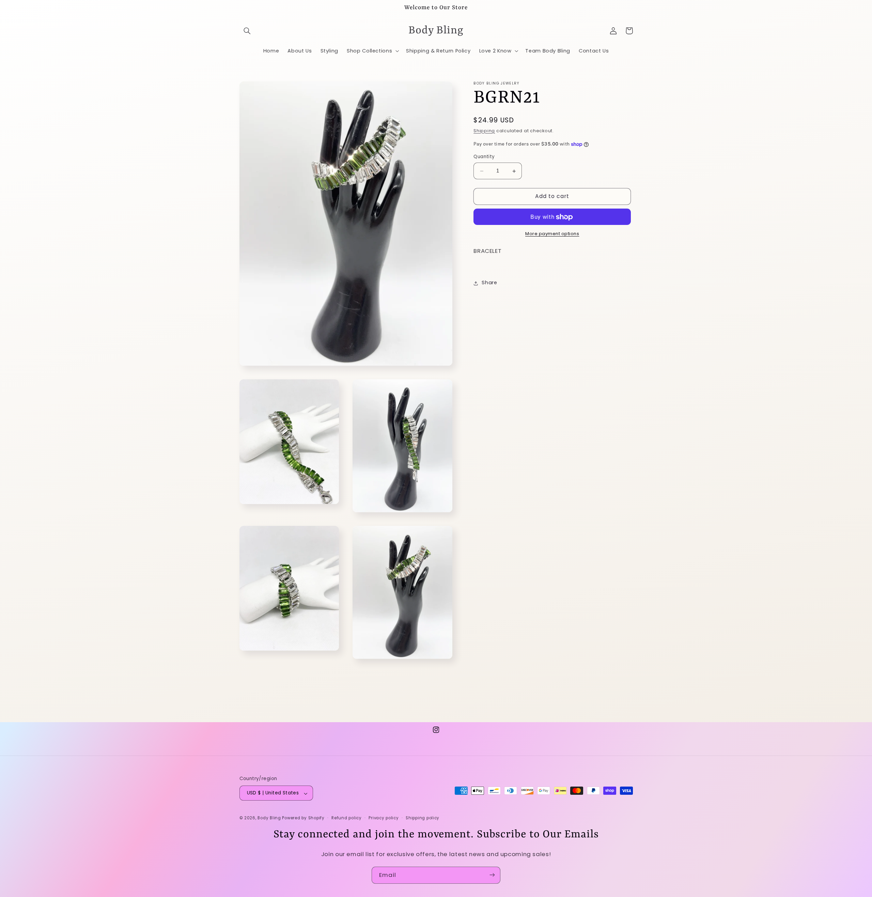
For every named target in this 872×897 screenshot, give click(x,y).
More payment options (552, 234)
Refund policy (346, 818)
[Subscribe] (492, 875)
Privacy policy (384, 818)
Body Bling (270, 818)
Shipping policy (422, 818)
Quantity (484, 157)
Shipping (484, 131)
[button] (247, 31)
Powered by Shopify (303, 818)
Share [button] (489, 282)
